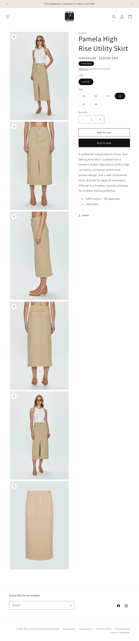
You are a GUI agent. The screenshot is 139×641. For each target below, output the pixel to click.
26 (97, 96)
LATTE (86, 81)
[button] (8, 17)
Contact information (120, 632)
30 (97, 104)
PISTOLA (83, 33)
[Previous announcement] (7, 4)
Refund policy (69, 629)
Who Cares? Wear (32, 629)
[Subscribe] (70, 605)
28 (120, 96)
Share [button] (85, 215)
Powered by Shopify (50, 629)
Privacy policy (86, 629)
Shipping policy (122, 629)
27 (109, 96)
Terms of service (103, 629)
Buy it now (104, 143)
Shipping (83, 68)
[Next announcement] (132, 4)
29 (85, 104)
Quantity (83, 112)
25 (85, 96)
